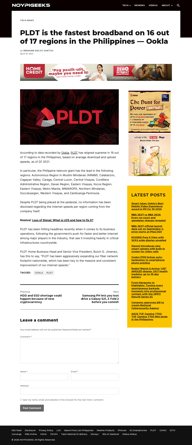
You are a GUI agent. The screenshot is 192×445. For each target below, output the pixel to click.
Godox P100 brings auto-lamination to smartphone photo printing (148, 260)
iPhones (122, 430)
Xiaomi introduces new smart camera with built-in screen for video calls (148, 249)
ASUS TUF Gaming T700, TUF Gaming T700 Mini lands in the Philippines (149, 316)
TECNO (54, 434)
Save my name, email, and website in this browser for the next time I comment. (63, 400)
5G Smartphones (138, 430)
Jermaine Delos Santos (38, 50)
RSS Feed (16, 430)
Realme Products (105, 430)
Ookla (65, 152)
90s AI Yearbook (110, 434)
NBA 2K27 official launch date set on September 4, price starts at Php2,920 (147, 229)
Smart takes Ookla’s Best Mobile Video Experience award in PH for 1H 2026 (147, 206)
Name (24, 371)
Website (24, 386)
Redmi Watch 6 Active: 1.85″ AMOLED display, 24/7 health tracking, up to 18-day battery (149, 272)
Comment (26, 336)
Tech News (27, 20)
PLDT (74, 152)
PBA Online (31, 434)
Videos (153, 5)
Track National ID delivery (74, 434)
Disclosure (30, 430)
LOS (59, 430)
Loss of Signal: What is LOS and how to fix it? (62, 220)
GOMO (163, 430)
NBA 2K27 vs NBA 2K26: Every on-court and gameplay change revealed (148, 217)
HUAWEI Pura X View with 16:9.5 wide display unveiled (148, 239)
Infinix (43, 434)
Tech (125, 5)
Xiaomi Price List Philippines (78, 430)
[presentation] (130, 5)
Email (74, 371)
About (166, 5)
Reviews (140, 5)
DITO (172, 430)
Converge (17, 434)
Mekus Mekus (129, 434)
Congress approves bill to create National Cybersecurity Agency (147, 305)
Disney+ (95, 434)
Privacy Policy (46, 430)
